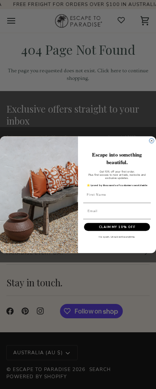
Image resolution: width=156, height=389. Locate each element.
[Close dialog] (151, 140)
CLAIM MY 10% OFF (117, 226)
